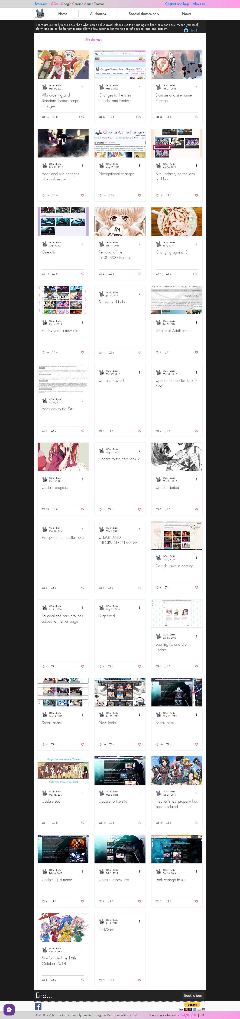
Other (112, 39)
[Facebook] (38, 1006)
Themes (60, 39)
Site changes (93, 39)
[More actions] (84, 87)
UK (202, 1015)
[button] (198, 40)
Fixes (75, 39)
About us (199, 4)
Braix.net (41, 4)
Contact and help (177, 4)
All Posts (42, 39)
